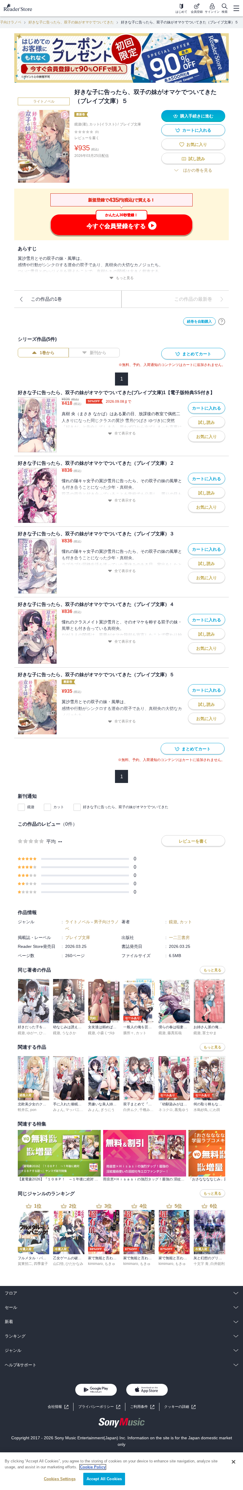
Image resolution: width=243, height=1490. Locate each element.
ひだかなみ (74, 1264)
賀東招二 (25, 1264)
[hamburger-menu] (236, 8)
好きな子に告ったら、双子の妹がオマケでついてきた (71, 22)
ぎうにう (107, 1110)
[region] (121, 1471)
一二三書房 (179, 937)
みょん (58, 1110)
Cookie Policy (92, 1467)
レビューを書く (86, 138)
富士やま (209, 1033)
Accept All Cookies (104, 1479)
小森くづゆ (106, 1033)
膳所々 (128, 1033)
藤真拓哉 (174, 1033)
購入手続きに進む (196, 116)
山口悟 (58, 1264)
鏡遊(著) (80, 124)
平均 (51, 841)
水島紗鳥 (201, 1110)
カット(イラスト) (102, 124)
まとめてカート (196, 353)
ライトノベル (44, 101)
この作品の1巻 (46, 299)
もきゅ (110, 1264)
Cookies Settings (60, 1479)
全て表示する (125, 433)
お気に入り (196, 144)
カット (58, 807)
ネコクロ (166, 1110)
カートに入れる (196, 130)
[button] (179, 1407)
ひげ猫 (44, 1033)
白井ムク (130, 1110)
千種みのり (148, 1110)
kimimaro (95, 1264)
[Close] (233, 1461)
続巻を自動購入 (199, 321)
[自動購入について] (221, 321)
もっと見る (125, 278)
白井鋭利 (217, 1264)
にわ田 (215, 1110)
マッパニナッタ (77, 1110)
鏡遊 (30, 807)
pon (33, 1110)
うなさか (69, 1033)
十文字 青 (201, 1264)
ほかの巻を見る (197, 170)
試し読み (196, 158)
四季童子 (41, 1264)
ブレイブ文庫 (130, 124)
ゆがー (32, 1033)
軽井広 (23, 1110)
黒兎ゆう (182, 1110)
